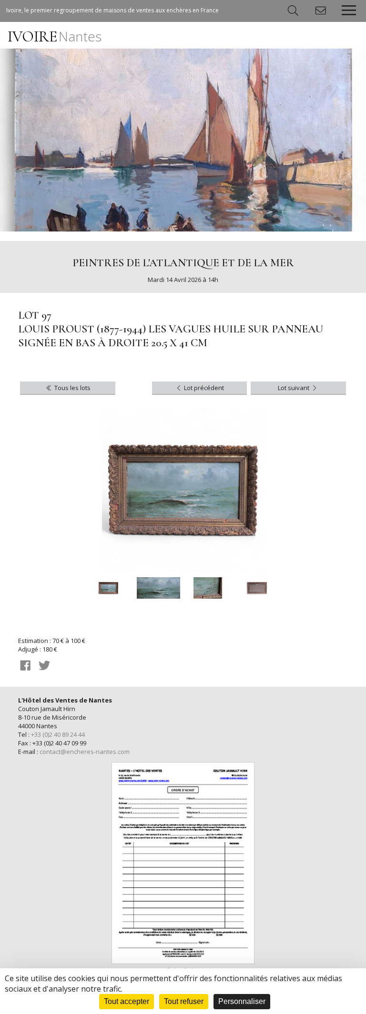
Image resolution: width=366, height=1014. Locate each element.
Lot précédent (203, 387)
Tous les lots (72, 387)
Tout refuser (183, 1001)
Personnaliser (241, 1001)
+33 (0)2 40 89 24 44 (58, 734)
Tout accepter (126, 1001)
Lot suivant (294, 387)
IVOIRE (55, 36)
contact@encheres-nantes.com (85, 751)
